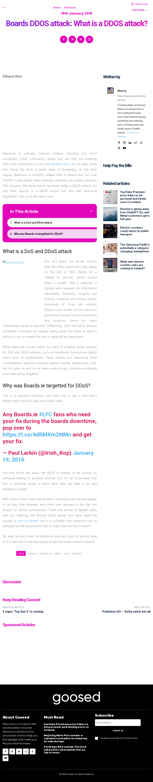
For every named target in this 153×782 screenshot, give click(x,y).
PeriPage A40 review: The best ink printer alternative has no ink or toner (65, 749)
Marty (122, 90)
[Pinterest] (81, 39)
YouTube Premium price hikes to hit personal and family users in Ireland (133, 197)
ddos (58, 553)
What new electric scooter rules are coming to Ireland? (132, 265)
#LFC (45, 414)
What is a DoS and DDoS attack (33, 222)
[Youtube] (124, 147)
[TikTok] (141, 141)
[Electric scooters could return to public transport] (110, 231)
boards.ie (46, 553)
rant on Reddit (28, 521)
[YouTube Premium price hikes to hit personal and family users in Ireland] (110, 197)
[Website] (119, 147)
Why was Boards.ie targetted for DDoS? (38, 233)
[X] (72, 39)
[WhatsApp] (89, 39)
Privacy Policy (131, 738)
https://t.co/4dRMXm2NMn (37, 434)
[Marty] (110, 118)
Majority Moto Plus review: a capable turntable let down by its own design (65, 738)
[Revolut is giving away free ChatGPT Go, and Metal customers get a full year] (110, 214)
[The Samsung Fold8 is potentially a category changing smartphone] (110, 248)
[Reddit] (135, 141)
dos (67, 553)
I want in (118, 731)
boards (32, 553)
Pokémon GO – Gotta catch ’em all (126, 611)
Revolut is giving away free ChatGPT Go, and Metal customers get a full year (135, 214)
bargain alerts (61, 164)
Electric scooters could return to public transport (134, 231)
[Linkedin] (129, 141)
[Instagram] (124, 141)
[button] (83, 7)
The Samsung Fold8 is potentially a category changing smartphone (135, 248)
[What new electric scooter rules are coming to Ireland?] (110, 265)
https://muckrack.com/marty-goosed (132, 98)
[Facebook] (63, 39)
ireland (76, 553)
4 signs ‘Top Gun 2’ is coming (23, 611)
